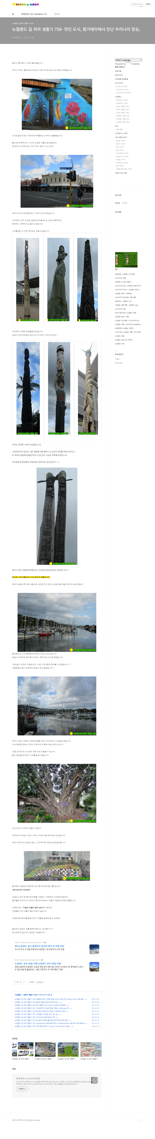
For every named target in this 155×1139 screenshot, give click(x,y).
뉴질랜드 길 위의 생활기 (123, 282)
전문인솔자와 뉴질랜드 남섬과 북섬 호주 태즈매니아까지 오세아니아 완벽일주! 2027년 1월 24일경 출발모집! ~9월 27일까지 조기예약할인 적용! (49, 968)
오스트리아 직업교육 (122, 297)
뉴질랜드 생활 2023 (122, 119)
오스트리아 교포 (120, 286)
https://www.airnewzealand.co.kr (28, 942)
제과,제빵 (119, 129)
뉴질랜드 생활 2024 (122, 122)
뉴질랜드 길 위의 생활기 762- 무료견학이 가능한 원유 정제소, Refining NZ (42, 1008)
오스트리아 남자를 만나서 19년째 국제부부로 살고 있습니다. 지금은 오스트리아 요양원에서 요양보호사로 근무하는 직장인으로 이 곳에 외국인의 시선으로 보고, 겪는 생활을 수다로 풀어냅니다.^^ (53, 1082)
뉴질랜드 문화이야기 (134, 286)
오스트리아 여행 (121, 86)
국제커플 (129, 293)
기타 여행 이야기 (121, 137)
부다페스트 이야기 (122, 163)
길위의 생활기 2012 (122, 106)
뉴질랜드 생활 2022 (122, 116)
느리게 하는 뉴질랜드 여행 (123, 332)
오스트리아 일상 (120, 309)
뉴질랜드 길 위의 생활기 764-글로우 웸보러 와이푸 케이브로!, (37, 1002)
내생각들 (118, 71)
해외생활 (133, 297)
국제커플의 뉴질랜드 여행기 (124, 328)
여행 (127, 316)
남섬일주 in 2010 (122, 103)
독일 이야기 (120, 150)
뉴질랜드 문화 (119, 293)
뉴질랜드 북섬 (119, 316)
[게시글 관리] (23, 982)
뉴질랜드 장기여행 (121, 320)
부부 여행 (137, 332)
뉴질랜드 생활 (119, 336)
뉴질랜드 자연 (119, 344)
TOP (141, 1120)
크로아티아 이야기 (122, 153)
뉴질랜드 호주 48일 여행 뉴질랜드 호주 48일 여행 (38, 963)
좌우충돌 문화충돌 (121, 79)
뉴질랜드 (18, 995)
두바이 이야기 (120, 144)
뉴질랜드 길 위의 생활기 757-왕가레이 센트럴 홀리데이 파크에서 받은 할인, (42, 1020)
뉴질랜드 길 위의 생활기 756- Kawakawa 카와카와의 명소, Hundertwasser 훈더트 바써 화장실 (49, 1023)
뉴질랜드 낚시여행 (128, 274)
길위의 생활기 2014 (30, 995)
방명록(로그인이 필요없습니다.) (34, 14)
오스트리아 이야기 (122, 89)
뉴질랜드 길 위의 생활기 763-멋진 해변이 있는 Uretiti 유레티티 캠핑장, (40, 1005)
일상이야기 (119, 75)
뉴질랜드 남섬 (133, 305)
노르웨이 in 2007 (121, 133)
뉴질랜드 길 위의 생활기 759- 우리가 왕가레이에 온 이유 (35, 1017)
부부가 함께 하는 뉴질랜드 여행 (125, 313)
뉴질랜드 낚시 (127, 301)
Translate (135, 63)
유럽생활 (118, 274)
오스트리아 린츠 (134, 320)
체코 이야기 (120, 147)
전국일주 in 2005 (122, 100)
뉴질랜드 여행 (119, 324)
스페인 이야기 (120, 159)
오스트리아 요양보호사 (133, 324)
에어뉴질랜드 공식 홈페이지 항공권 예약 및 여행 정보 (39, 945)
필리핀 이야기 (120, 141)
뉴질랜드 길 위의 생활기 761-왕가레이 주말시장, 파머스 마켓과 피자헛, (40, 1011)
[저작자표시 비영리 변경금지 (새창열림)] (40, 982)
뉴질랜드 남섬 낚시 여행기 (123, 340)
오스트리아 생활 (120, 278)
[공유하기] (20, 982)
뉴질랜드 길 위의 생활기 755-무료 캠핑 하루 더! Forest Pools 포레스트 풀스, (43, 1026)
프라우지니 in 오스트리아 (28, 1078)
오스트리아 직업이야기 (123, 93)
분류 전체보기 (120, 67)
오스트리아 (119, 83)
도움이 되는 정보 (121, 173)
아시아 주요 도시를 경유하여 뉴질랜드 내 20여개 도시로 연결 (39, 949)
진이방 (57, 14)
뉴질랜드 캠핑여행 (121, 305)
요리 (116, 126)
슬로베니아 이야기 (122, 156)
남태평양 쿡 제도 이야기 (124, 169)
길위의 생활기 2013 (122, 109)
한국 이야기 (120, 166)
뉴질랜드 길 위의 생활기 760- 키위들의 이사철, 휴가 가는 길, (36, 1014)
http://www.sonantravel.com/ (27, 960)
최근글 (117, 203)
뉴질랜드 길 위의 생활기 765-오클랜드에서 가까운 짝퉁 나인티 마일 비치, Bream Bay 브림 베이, (49, 999)
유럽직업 (118, 301)
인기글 (124, 203)
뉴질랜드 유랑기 (134, 289)
